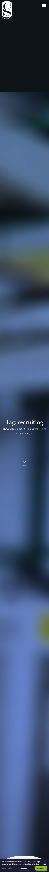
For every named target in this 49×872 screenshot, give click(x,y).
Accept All (41, 868)
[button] (44, 5)
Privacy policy (7, 868)
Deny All (24, 868)
